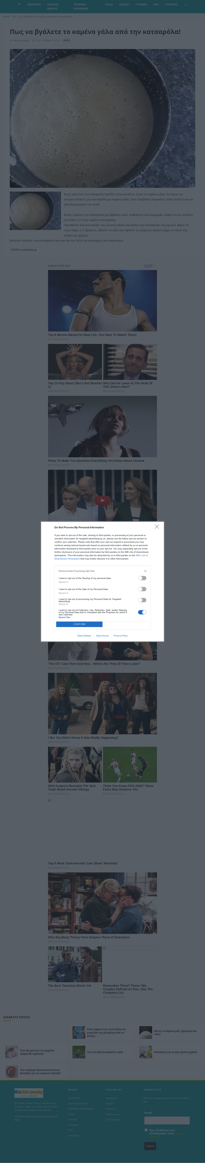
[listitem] (102, 571)
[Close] (158, 528)
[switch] (142, 578)
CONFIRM (79, 624)
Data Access (102, 635)
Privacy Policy (121, 635)
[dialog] (102, 581)
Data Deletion (84, 635)
